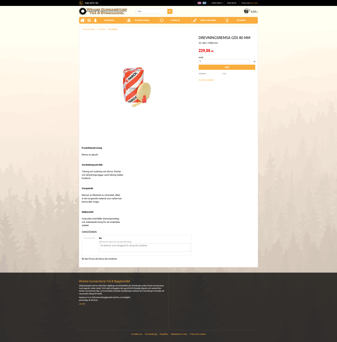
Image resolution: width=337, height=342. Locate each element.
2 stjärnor (87, 238)
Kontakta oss (136, 334)
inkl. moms (254, 3)
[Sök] (169, 11)
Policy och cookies (198, 334)
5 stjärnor (94, 238)
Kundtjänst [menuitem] (217, 3)
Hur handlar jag (151, 334)
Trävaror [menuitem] (109, 20)
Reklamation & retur (179, 334)
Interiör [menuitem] (241, 20)
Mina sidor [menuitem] (231, 3)
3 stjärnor (89, 238)
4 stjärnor (91, 238)
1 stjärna (84, 238)
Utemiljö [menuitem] (175, 20)
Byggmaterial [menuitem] (142, 20)
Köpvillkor (164, 334)
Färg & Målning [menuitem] (208, 20)
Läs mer (82, 304)
